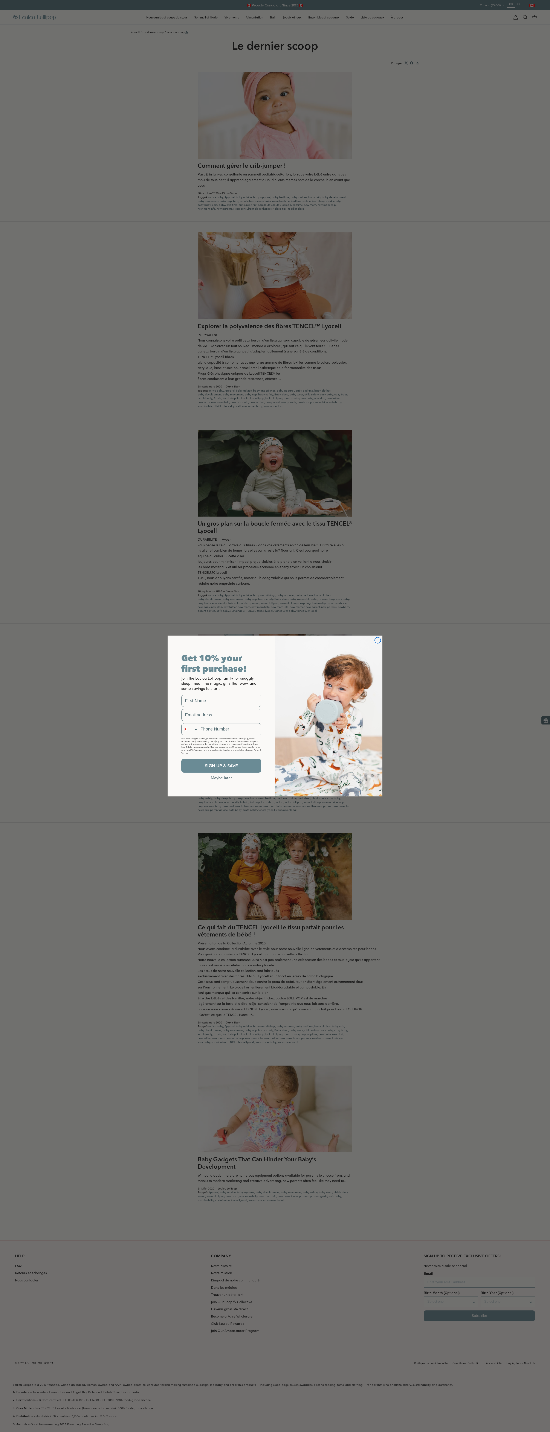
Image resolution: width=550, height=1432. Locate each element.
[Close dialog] (378, 640)
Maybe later (221, 777)
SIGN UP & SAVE (221, 765)
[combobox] (190, 729)
